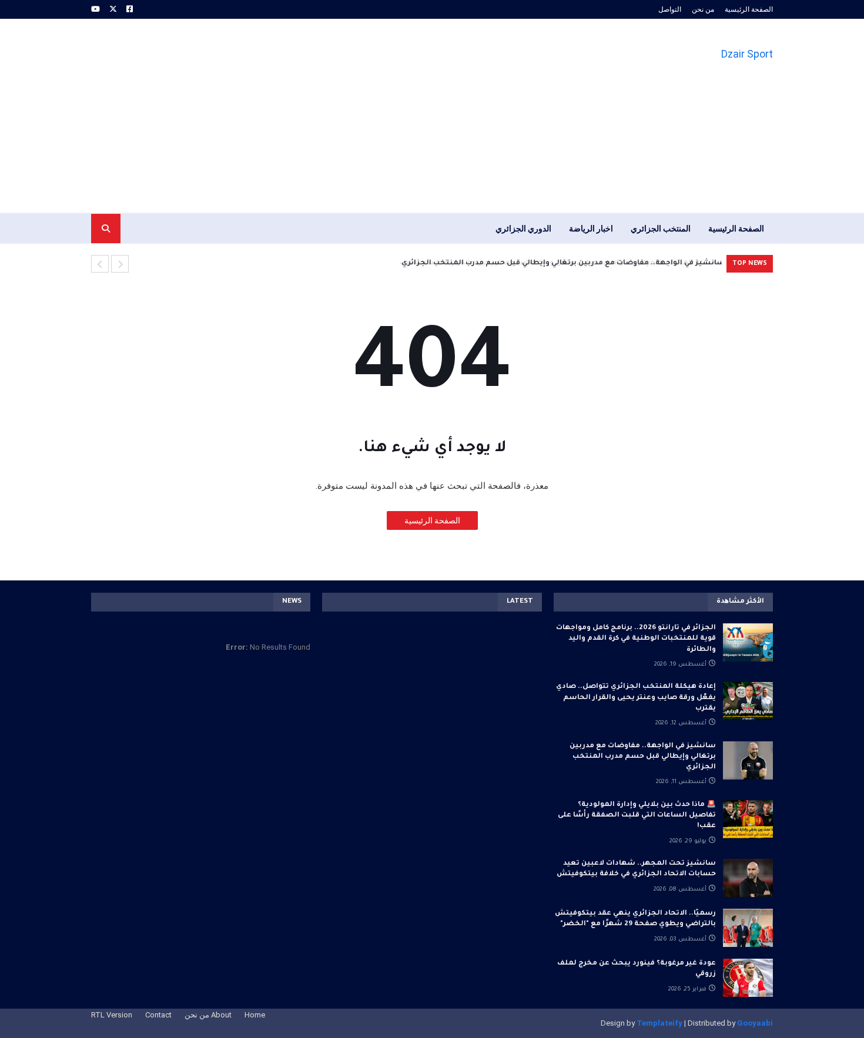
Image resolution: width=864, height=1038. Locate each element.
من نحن (703, 9)
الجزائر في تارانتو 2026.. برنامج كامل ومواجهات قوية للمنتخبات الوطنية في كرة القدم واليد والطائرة (636, 638)
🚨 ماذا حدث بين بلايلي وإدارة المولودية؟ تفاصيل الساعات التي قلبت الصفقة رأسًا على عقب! (637, 815)
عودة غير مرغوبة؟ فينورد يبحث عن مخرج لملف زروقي (636, 969)
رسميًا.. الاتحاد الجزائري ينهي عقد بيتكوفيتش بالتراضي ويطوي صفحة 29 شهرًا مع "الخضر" (635, 919)
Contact (158, 1014)
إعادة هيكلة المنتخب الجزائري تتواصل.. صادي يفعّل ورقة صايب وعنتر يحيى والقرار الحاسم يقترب (636, 697)
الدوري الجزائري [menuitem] (523, 228)
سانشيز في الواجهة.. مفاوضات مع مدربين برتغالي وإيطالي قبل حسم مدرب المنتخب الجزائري (560, 263)
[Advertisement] (305, 115)
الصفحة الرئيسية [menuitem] (736, 228)
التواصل (669, 9)
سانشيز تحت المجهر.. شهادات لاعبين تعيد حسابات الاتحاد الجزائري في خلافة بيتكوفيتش (636, 869)
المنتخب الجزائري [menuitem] (661, 228)
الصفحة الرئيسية (749, 9)
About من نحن (208, 1014)
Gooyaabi (755, 1023)
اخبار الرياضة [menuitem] (591, 228)
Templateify (659, 1023)
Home (255, 1014)
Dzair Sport (747, 54)
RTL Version (111, 1014)
